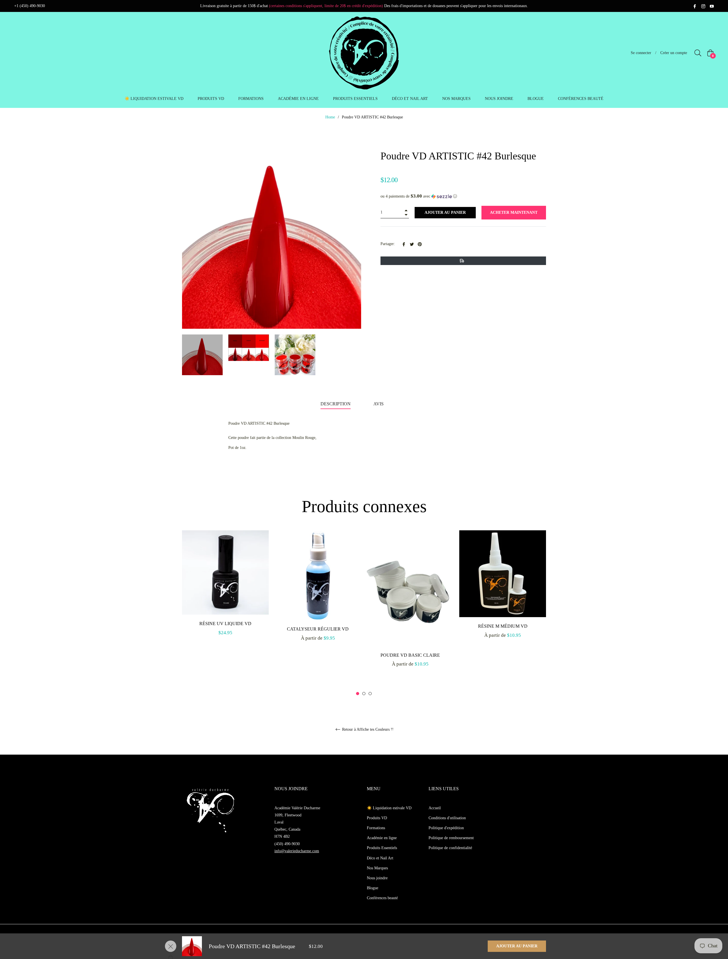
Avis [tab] (379, 403)
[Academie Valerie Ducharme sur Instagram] (703, 6)
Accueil (435, 808)
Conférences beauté (382, 898)
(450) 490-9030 (287, 844)
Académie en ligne (382, 838)
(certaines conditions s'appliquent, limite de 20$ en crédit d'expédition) (326, 6)
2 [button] (363, 693)
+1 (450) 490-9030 (29, 6)
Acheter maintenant (513, 212)
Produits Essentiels (382, 848)
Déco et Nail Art (380, 858)
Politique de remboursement (451, 838)
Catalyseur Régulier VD (318, 629)
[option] (225, 589)
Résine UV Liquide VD (225, 623)
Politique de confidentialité (450, 848)
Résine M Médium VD (503, 626)
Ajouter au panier (516, 946)
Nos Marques (377, 868)
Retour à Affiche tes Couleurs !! (367, 729)
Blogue (372, 888)
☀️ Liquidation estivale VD (389, 808)
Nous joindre (377, 878)
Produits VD (377, 818)
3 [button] (370, 693)
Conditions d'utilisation (447, 818)
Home (330, 117)
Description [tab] (335, 403)
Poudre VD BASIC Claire (410, 655)
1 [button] (357, 693)
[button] (463, 196)
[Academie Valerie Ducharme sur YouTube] (712, 6)
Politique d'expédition (446, 828)
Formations (376, 828)
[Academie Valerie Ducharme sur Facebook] (695, 6)
